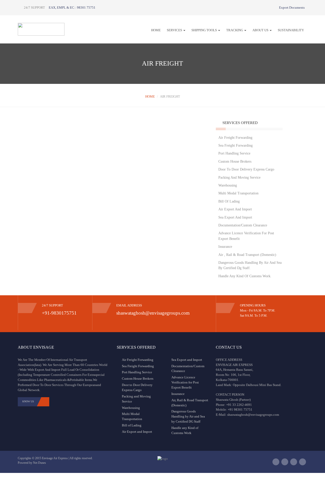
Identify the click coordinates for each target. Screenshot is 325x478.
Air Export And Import (235, 209)
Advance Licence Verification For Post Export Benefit (246, 235)
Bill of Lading (131, 425)
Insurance (225, 247)
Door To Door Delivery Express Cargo (246, 169)
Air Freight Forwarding (235, 138)
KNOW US (28, 401)
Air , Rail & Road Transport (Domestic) (247, 255)
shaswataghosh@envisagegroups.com (153, 313)
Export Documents (291, 7)
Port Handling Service (234, 153)
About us (260, 30)
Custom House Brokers (234, 161)
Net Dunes (39, 463)
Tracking (235, 30)
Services (175, 30)
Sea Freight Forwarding (235, 145)
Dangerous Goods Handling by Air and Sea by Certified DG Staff (188, 416)
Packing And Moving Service (239, 177)
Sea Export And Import (235, 217)
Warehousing (227, 185)
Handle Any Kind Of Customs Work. (244, 276)
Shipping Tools (204, 30)
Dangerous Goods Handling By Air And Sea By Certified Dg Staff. (250, 265)
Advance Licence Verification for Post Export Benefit (185, 382)
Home (156, 30)
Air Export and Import (137, 432)
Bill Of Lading (229, 201)
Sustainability (291, 30)
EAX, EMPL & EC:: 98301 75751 (72, 7)
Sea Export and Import (186, 360)
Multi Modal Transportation (238, 193)
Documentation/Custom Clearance (242, 225)
